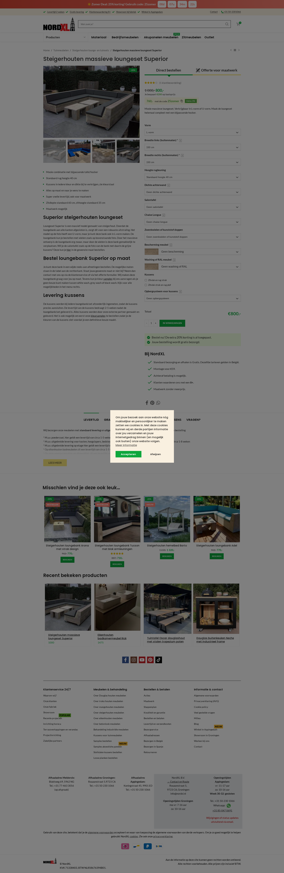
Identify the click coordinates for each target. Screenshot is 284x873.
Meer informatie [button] (126, 445)
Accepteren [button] (128, 454)
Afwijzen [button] (155, 454)
